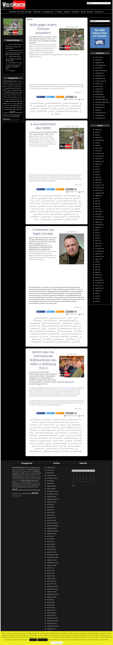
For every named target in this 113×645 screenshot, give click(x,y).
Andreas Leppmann (38, 103)
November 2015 (99, 283)
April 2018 (97, 206)
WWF (18, 116)
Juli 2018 (97, 198)
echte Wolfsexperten (49, 201)
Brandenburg (8, 81)
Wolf (12, 112)
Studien (66, 12)
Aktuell (97, 60)
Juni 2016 (97, 264)
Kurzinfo (97, 86)
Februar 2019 (98, 180)
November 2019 (99, 156)
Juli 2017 (97, 230)
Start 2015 (20, 12)
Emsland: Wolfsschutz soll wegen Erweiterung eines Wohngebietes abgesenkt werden (14, 52)
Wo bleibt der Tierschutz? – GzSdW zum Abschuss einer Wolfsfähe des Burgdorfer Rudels (13, 65)
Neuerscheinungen (100, 99)
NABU (7, 101)
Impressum (99, 12)
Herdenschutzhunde (16, 94)
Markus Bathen (14, 97)
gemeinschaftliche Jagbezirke (52, 323)
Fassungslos (12, 70)
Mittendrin (98, 91)
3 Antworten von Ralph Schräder (43, 232)
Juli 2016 (97, 261)
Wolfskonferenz (47, 217)
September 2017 (99, 224)
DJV (10, 83)
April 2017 (97, 238)
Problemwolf (6, 105)
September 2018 (99, 193)
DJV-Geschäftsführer (51, 321)
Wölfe (6, 119)
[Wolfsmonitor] (14, 4)
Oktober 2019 (98, 158)
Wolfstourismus (99, 118)
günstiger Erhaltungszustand (52, 204)
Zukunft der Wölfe (72, 219)
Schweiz (11, 107)
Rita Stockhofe (43, 111)
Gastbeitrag (98, 73)
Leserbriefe (98, 89)
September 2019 (99, 161)
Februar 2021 (98, 137)
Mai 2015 (97, 298)
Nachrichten (98, 97)
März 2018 (98, 209)
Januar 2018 (98, 214)
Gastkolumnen (48, 12)
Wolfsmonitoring (7, 116)
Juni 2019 (97, 169)
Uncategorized (99, 115)
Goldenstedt (9, 90)
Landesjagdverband (65, 329)
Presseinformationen (100, 102)
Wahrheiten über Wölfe (42, 214)
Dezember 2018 (99, 185)
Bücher (83, 12)
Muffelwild (46, 108)
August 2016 (98, 259)
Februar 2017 (98, 243)
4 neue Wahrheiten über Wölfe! (43, 126)
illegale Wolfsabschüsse (71, 204)
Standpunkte (98, 107)
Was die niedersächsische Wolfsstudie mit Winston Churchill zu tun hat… (13, 46)
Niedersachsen (15, 101)
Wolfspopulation (47, 219)
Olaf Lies (19, 104)
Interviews (37, 12)
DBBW (15, 81)
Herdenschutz (6, 94)
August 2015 (98, 291)
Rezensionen (98, 105)
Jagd (76, 326)
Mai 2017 (97, 235)
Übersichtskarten (99, 112)
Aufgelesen (98, 62)
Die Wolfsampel (99, 65)
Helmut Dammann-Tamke (16, 92)
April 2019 (97, 174)
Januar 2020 (98, 151)
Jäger (44, 329)
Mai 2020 (97, 143)
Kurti (9, 96)
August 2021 (98, 129)
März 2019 (98, 177)
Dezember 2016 (99, 248)
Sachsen (16, 105)
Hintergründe (98, 78)
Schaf (52, 111)
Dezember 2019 (99, 153)
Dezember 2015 (99, 280)
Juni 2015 (97, 296)
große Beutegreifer (41, 106)
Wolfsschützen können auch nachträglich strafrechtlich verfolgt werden (13, 58)
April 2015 (97, 301)
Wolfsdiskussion (70, 214)
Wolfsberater (19, 112)
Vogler (82, 99)
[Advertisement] (56, 71)
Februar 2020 (98, 148)
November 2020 (99, 140)
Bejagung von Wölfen (47, 198)
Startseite (12, 12)
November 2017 (99, 219)
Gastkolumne (98, 75)
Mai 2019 (97, 172)
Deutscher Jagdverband (71, 103)
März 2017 (98, 240)
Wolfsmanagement (15, 115)
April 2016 (97, 269)
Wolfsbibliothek (57, 214)
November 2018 (99, 187)
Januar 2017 (98, 246)
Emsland (14, 83)
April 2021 (97, 135)
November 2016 (99, 251)
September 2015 (99, 288)
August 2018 (98, 195)
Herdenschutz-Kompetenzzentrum (60, 106)
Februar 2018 (98, 211)
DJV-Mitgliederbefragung (68, 321)
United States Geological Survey (50, 211)
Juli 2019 (97, 166)
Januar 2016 (98, 277)
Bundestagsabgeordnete (54, 103)
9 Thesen (58, 12)
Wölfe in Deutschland (14, 119)
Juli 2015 (97, 293)
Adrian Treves (38, 196)
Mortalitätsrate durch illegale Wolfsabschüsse (54, 206)
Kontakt (90, 12)
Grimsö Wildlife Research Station (67, 201)
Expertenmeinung (99, 70)
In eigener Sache (99, 81)
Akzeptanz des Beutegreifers (54, 196)
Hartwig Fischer (68, 323)
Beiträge (28, 12)
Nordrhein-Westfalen (12, 103)
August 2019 (98, 164)
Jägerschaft (53, 329)
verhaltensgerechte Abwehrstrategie (67, 111)
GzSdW (7, 92)
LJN (10, 97)
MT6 (13, 99)
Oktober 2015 (98, 285)
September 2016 (99, 256)
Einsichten (75, 12)
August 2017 (98, 227)
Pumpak (12, 105)
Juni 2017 (97, 232)
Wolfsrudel (13, 116)
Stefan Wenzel (17, 107)
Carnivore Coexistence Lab (64, 198)
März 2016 (98, 272)
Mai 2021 (97, 132)
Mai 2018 (97, 203)
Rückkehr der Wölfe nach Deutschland (59, 209)
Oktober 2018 (98, 190)
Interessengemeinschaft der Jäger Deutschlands (57, 326)
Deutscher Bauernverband (59, 318)
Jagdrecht (5, 96)
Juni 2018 (97, 201)
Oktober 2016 (98, 254)
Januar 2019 (98, 182)
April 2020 (97, 145)
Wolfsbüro (6, 115)
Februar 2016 (98, 275)
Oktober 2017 (98, 222)
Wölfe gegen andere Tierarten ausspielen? (43, 29)
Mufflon (55, 108)
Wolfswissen (59, 219)
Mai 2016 (97, 267)
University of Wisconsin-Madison (71, 211)
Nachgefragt (98, 94)
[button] (40, 97)
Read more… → (79, 92)
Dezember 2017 (99, 217)
